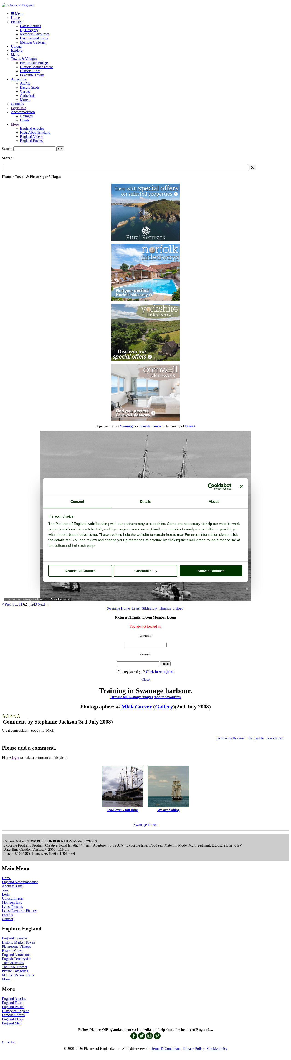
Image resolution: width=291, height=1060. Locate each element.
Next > (43, 604)
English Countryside (16, 959)
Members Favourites (34, 34)
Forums (7, 915)
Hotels (24, 120)
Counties (17, 104)
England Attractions (16, 955)
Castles (25, 91)
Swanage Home (118, 608)
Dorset (152, 825)
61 (20, 604)
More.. (15, 124)
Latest (136, 608)
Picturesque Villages (34, 63)
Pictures (16, 22)
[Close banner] (241, 486)
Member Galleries (33, 42)
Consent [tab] (77, 501)
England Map (11, 1023)
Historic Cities (30, 71)
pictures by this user (230, 738)
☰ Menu (17, 13)
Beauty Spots (29, 87)
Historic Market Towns (36, 67)
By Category (29, 30)
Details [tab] (145, 501)
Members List (12, 902)
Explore (16, 50)
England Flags (12, 1019)
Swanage (140, 825)
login (15, 758)
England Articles (32, 128)
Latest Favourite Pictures (19, 911)
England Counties (15, 938)
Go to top (8, 1042)
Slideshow (149, 608)
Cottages (26, 116)
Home (15, 18)
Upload (16, 46)
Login (6, 894)
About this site (12, 886)
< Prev (6, 604)
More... (25, 100)
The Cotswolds (13, 963)
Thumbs (165, 608)
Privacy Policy (193, 1048)
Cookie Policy (217, 1048)
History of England (15, 1011)
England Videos (31, 137)
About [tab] (214, 501)
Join (5, 890)
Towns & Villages (24, 59)
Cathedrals (27, 96)
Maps (15, 54)
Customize (142, 571)
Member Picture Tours (18, 975)
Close (145, 679)
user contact (274, 738)
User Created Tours (34, 38)
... (16, 604)
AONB (25, 83)
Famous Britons (13, 1015)
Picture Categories (15, 971)
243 (34, 604)
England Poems (31, 141)
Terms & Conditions (165, 1048)
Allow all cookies (211, 571)
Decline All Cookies (80, 571)
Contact (7, 919)
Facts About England (35, 132)
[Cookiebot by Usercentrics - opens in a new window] (211, 486)
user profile (256, 738)
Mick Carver (59, 599)
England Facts (12, 1003)
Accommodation (23, 112)
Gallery (164, 707)
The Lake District (14, 967)
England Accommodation (20, 882)
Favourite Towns (32, 75)
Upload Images (13, 898)
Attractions (19, 79)
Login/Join (18, 108)
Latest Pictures (30, 26)
